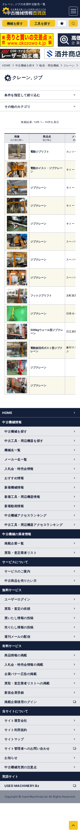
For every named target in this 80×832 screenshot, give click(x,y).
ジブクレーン (38, 187)
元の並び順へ (17, 140)
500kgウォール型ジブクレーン (46, 331)
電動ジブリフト (39, 151)
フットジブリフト (41, 295)
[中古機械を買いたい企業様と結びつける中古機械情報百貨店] (15, 9)
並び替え (47, 140)
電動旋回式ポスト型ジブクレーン (46, 349)
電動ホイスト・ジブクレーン (46, 169)
